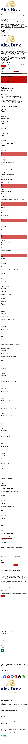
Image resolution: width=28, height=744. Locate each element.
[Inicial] (11, 13)
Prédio (21, 15)
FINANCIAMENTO (6, 542)
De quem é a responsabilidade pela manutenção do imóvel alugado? (12, 25)
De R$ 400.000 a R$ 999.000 (17, 729)
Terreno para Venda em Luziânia (17, 576)
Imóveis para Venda (7, 49)
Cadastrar (16, 565)
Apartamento (11, 15)
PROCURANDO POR (7, 538)
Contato (2, 31)
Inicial (2, 49)
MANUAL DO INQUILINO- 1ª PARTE (9, 29)
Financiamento (21, 21)
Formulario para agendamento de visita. (9, 26)
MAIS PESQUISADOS (7, 541)
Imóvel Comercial (7, 16)
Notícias (2, 23)
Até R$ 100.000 (4, 728)
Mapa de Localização (6, 714)
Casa (15, 15)
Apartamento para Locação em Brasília (13, 578)
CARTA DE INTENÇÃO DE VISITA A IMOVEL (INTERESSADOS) (14, 23)
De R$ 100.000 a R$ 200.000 (15, 728)
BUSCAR (4, 66)
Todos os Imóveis (4, 15)
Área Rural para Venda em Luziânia (8, 573)
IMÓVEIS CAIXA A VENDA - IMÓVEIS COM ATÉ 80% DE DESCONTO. (14, 27)
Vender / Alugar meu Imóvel (11, 21)
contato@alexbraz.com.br (10, 710)
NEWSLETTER (6, 539)
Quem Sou (3, 21)
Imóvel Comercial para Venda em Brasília (13, 575)
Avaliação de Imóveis (9, 23)
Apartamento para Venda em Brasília (13, 581)
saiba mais (3, 596)
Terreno (18, 15)
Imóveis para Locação (17, 49)
